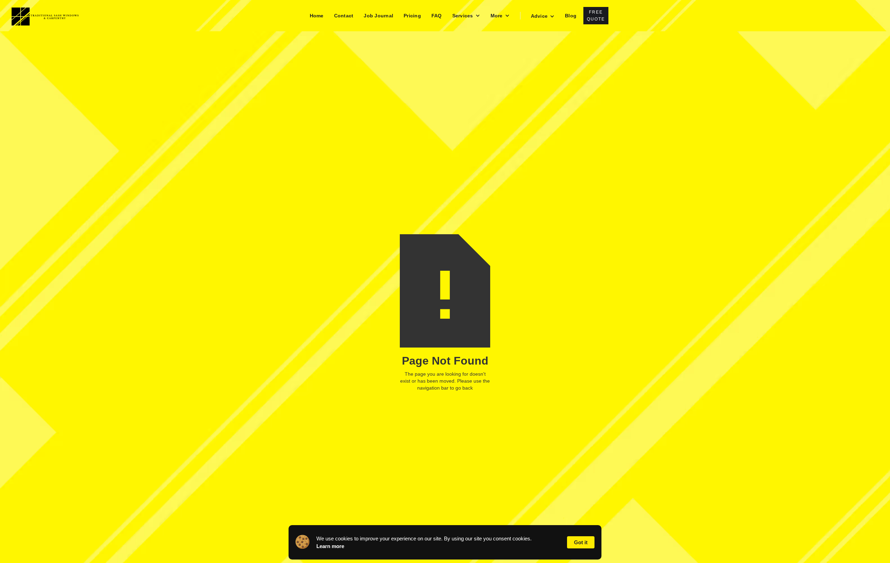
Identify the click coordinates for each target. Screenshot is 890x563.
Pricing (412, 15)
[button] (466, 15)
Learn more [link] (330, 546)
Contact (344, 15)
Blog (570, 15)
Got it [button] (581, 542)
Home (317, 15)
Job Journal (378, 15)
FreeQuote (596, 16)
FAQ (436, 15)
